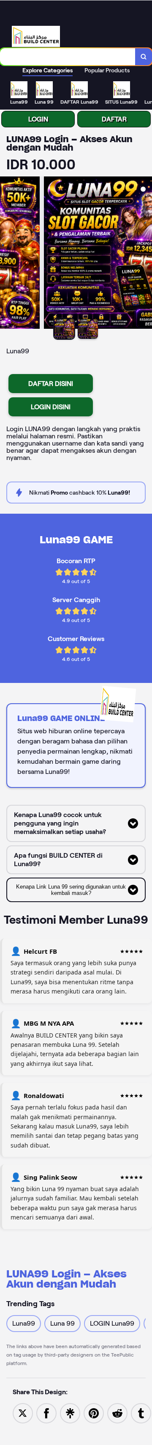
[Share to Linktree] (70, 1412)
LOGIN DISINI (51, 406)
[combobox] (68, 56)
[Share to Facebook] (46, 1412)
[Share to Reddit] (117, 1412)
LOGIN (38, 119)
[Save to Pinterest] (94, 1412)
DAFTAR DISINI (50, 383)
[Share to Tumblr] (141, 1412)
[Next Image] (145, 253)
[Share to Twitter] (23, 1412)
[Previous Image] (7, 253)
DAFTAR (114, 119)
